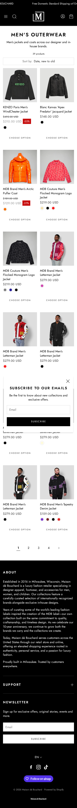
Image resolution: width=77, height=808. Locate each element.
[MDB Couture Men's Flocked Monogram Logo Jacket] (57, 167)
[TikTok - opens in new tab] (46, 767)
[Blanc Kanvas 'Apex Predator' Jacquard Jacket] (57, 85)
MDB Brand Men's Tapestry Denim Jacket (56, 506)
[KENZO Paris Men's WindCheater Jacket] (20, 85)
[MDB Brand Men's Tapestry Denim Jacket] (57, 482)
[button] (6, 16)
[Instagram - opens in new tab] (38, 767)
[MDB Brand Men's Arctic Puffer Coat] (20, 167)
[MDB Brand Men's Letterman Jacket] (57, 249)
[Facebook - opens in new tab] (31, 767)
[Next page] (59, 548)
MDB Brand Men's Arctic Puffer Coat (18, 191)
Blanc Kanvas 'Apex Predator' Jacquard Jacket (56, 109)
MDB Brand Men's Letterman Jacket (51, 273)
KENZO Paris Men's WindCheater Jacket (15, 109)
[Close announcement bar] (73, 3)
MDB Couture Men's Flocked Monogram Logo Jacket (56, 193)
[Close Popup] (68, 382)
